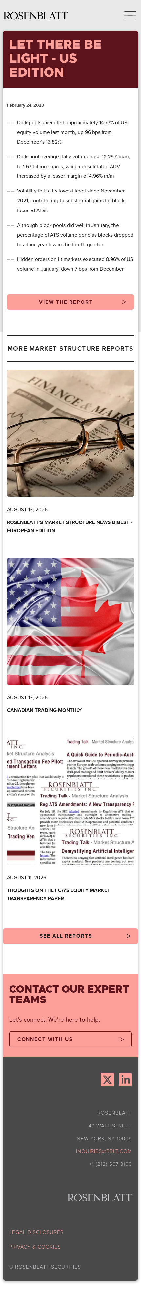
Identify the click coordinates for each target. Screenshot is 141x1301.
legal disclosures (36, 1232)
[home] (36, 15)
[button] (125, 15)
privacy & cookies (35, 1246)
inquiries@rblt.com (104, 1151)
